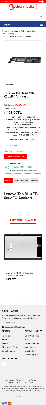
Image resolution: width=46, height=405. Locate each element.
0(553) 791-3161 (21, 167)
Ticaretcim (19, 397)
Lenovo (13, 108)
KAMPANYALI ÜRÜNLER (14, 380)
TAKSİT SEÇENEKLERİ (21, 181)
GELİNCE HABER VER (15, 156)
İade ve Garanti (31, 347)
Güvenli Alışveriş (31, 354)
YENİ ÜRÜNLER (33, 380)
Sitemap (5, 343)
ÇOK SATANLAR (14, 382)
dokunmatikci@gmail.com (14, 327)
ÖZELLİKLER (8, 181)
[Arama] (41, 16)
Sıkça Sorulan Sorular (10, 347)
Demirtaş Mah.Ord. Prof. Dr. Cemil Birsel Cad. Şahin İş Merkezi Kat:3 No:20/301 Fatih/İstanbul (21, 316)
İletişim (4, 339)
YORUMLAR (34, 181)
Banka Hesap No (8, 351)
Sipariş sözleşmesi (32, 343)
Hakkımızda (6, 336)
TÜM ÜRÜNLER (29, 382)
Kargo (27, 339)
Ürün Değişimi (30, 351)
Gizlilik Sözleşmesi (32, 336)
